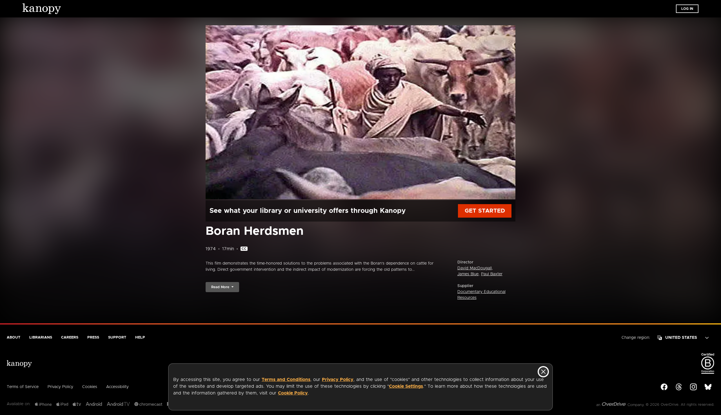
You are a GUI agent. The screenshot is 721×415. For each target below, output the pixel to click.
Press (93, 337)
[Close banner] (543, 371)
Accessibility (117, 387)
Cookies (89, 387)
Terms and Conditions (286, 379)
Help (140, 337)
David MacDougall (474, 268)
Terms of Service (23, 387)
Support (117, 337)
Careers (69, 337)
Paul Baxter (491, 274)
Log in (687, 8)
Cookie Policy (293, 393)
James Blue (468, 274)
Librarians (40, 337)
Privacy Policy (337, 379)
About (13, 337)
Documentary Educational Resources (481, 295)
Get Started (485, 211)
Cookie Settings (406, 386)
